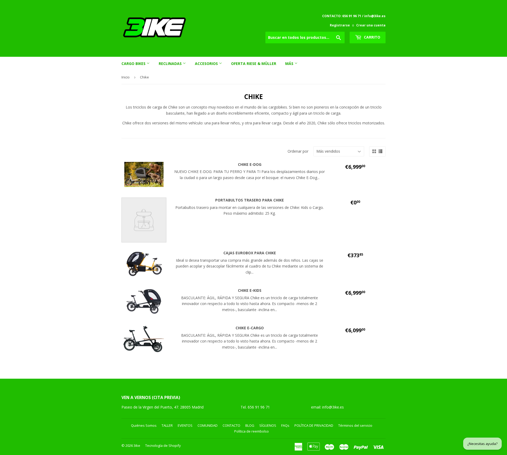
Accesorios (207, 63)
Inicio (125, 77)
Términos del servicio (355, 425)
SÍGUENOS (267, 425)
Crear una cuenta (371, 25)
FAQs (285, 425)
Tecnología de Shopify (163, 445)
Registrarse (340, 25)
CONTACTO (231, 425)
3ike (137, 445)
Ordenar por (298, 151)
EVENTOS (185, 425)
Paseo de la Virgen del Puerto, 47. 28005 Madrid (162, 407)
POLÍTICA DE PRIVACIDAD (313, 425)
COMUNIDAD (208, 425)
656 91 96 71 (259, 407)
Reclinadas (171, 63)
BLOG (249, 425)
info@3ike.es (333, 407)
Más (289, 63)
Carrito (371, 37)
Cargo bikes (134, 63)
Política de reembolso (251, 431)
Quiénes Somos (144, 425)
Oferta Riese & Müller (253, 63)
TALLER (167, 425)
